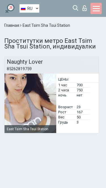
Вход (86, 6)
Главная (12, 25)
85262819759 (19, 68)
